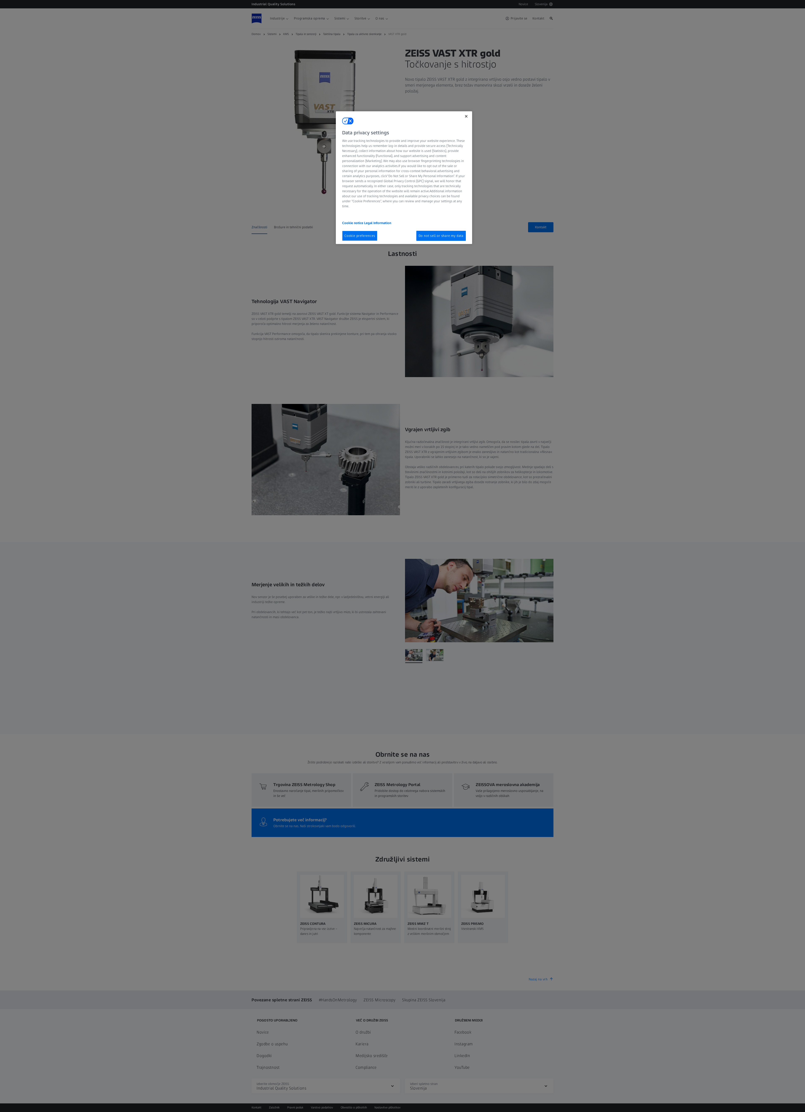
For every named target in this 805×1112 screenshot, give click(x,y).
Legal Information (377, 223)
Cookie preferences (359, 236)
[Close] (466, 116)
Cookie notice (353, 223)
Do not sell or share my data (441, 236)
